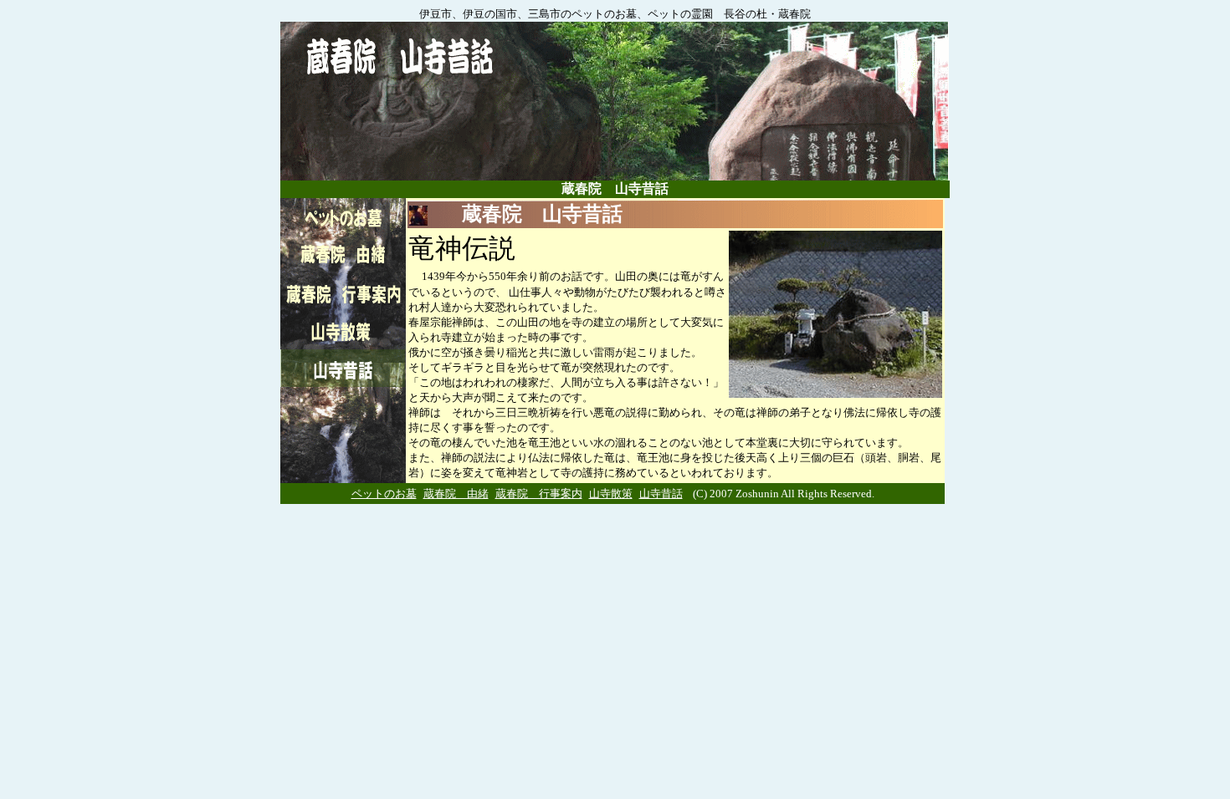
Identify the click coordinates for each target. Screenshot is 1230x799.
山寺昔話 (661, 493)
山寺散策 (611, 493)
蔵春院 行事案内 (538, 493)
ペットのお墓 (384, 493)
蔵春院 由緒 (456, 493)
